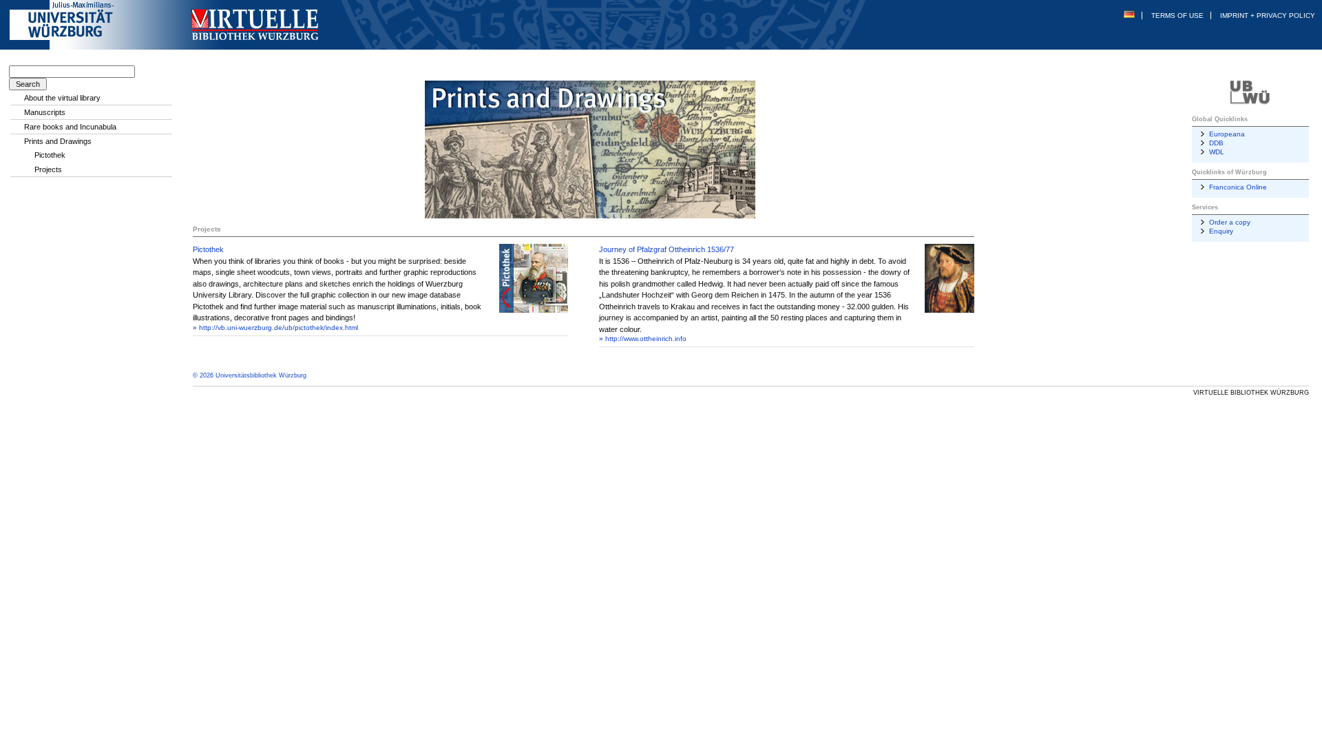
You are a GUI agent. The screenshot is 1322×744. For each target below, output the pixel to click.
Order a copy (1229, 222)
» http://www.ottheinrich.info (642, 338)
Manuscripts (44, 112)
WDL (1216, 152)
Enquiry (1221, 231)
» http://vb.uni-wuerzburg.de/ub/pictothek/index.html (275, 327)
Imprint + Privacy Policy (1267, 15)
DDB (1216, 143)
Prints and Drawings (58, 141)
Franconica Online (1238, 187)
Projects (48, 169)
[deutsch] (1129, 15)
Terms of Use (1177, 15)
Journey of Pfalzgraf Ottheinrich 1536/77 (666, 249)
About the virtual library (62, 98)
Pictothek (208, 249)
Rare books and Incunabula (70, 127)
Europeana (1227, 134)
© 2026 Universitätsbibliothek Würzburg (249, 375)
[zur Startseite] (314, 47)
